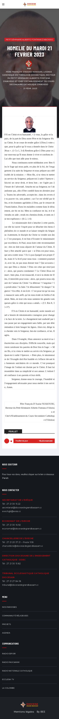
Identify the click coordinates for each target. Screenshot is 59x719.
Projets (6, 624)
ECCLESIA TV (8, 679)
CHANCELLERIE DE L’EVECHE (17, 538)
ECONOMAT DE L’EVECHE (16, 521)
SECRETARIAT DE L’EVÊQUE (17, 500)
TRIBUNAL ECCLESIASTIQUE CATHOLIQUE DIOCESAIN (25, 575)
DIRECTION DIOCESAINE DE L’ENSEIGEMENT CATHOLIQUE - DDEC (26, 557)
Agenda (6, 633)
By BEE (41, 711)
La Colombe (8, 688)
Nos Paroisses (9, 607)
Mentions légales (24, 711)
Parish (5, 478)
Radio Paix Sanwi (10, 662)
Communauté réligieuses (15, 616)
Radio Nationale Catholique (17, 671)
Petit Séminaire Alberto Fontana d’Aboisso (29, 39)
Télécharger (46, 441)
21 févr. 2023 (30, 88)
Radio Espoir (9, 654)
